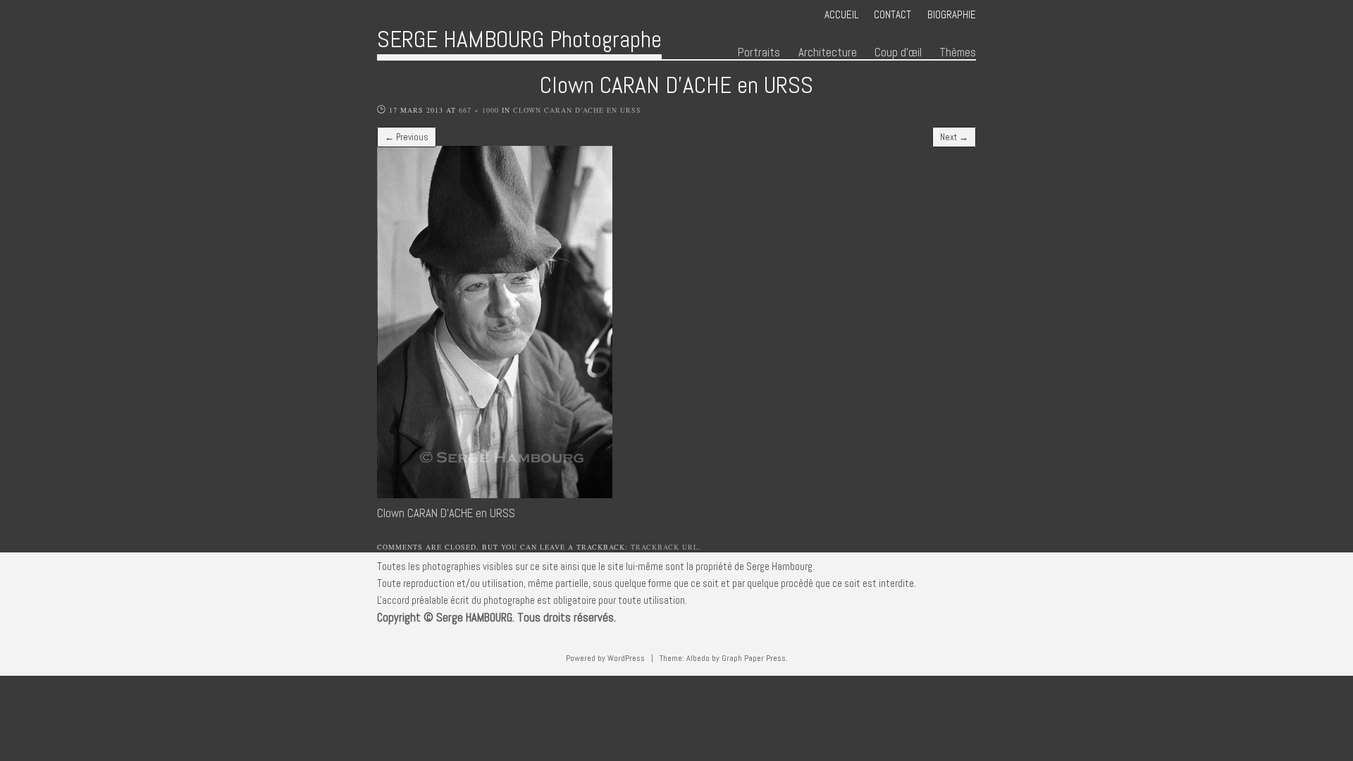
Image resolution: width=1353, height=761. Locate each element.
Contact (892, 14)
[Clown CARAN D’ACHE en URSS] (494, 494)
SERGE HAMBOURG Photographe (519, 39)
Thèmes (957, 52)
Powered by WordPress (605, 658)
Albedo (698, 658)
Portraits (759, 52)
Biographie (951, 14)
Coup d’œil (898, 52)
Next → (954, 137)
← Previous (406, 137)
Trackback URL (664, 547)
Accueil (841, 14)
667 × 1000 (479, 110)
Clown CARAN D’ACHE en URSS (577, 110)
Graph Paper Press (754, 658)
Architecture (827, 52)
